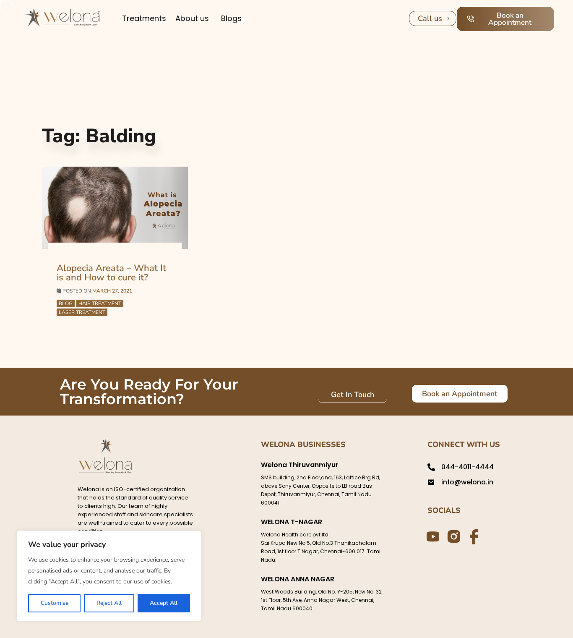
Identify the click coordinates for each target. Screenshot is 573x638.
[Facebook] (472, 536)
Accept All (163, 603)
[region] (109, 576)
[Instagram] (452, 535)
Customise (54, 603)
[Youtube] (431, 536)
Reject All (109, 603)
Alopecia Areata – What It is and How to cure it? (111, 273)
